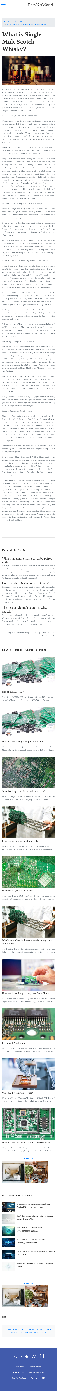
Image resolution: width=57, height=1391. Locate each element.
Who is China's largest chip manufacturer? (23, 741)
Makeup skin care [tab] (36, 1372)
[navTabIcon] (3, 4)
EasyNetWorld (40, 4)
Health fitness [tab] (35, 1367)
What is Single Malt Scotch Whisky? (26, 24)
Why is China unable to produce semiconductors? (27, 1142)
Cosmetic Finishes (34, 1329)
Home (7, 21)
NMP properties (15, 1329)
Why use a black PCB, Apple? (17, 1092)
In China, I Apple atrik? (14, 1043)
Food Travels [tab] (18, 1372)
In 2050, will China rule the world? (20, 840)
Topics (44, 635)
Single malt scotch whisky (18, 632)
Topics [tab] (34, 1378)
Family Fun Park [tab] (19, 1378)
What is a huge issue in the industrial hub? (23, 791)
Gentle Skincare (29, 1333)
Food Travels (20, 21)
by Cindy (36, 632)
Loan (43, 1333)
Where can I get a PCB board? (17, 890)
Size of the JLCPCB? (13, 691)
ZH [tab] (43, 1378)
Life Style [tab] (20, 1367)
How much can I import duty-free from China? (26, 993)
